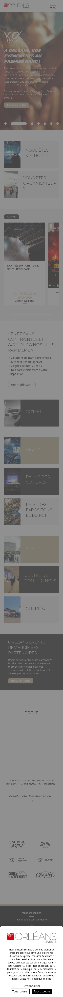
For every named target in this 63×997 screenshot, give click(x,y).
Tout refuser (20, 991)
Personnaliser (31, 986)
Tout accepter (42, 991)
